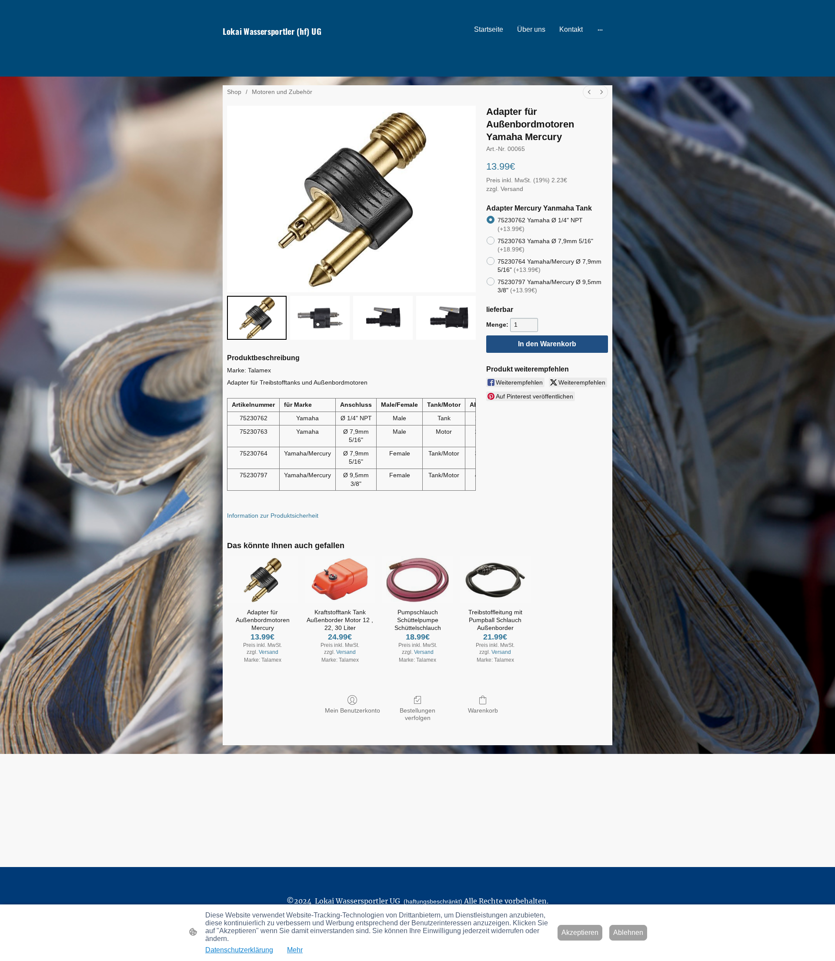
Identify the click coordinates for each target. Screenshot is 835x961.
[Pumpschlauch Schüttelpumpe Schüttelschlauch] (417, 579)
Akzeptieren (579, 932)
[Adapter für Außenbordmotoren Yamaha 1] (320, 318)
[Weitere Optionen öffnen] (600, 29)
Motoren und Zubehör (282, 91)
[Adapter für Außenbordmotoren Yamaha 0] (257, 318)
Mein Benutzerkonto (352, 710)
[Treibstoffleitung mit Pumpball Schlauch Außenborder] (495, 579)
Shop (234, 91)
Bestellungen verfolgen (417, 714)
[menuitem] (589, 92)
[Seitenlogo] (283, 46)
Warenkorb (483, 710)
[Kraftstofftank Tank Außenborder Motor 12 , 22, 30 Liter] (340, 579)
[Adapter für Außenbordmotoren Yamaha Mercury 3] (446, 318)
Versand (512, 188)
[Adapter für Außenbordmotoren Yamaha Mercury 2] (383, 318)
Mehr (295, 950)
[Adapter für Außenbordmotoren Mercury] (262, 579)
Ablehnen (628, 932)
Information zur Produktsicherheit (272, 515)
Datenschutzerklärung (239, 950)
